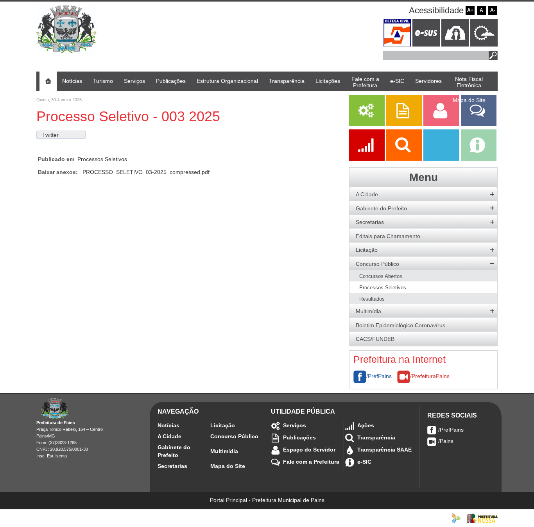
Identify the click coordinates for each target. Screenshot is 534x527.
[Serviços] (367, 124)
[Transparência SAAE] (442, 159)
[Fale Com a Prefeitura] (478, 124)
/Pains (445, 441)
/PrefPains (379, 376)
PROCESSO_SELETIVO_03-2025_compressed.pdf (146, 172)
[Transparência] (404, 159)
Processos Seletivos (102, 159)
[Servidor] (442, 124)
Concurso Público (234, 436)
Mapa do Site (227, 466)
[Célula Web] (456, 517)
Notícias (168, 425)
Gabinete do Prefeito (174, 451)
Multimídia (224, 451)
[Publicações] (404, 124)
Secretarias (172, 466)
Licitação (222, 425)
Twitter (50, 135)
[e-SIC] (478, 159)
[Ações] (367, 159)
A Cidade (169, 436)
